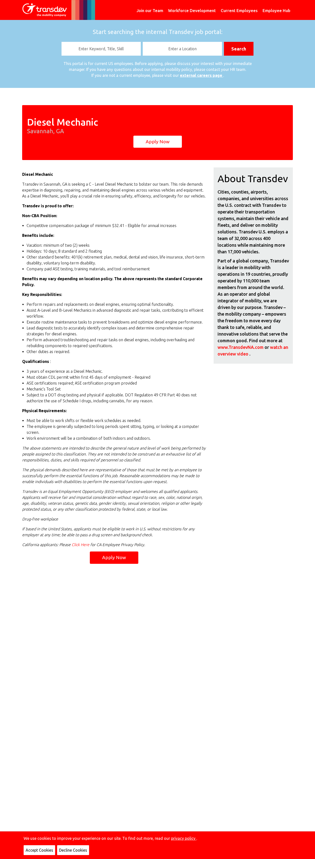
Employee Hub (276, 10)
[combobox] (101, 49)
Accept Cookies (39, 850)
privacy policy (183, 838)
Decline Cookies (73, 850)
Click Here (81, 544)
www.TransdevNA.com (241, 347)
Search (238, 48)
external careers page (201, 75)
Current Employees (239, 10)
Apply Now (158, 141)
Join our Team (150, 10)
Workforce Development (192, 10)
